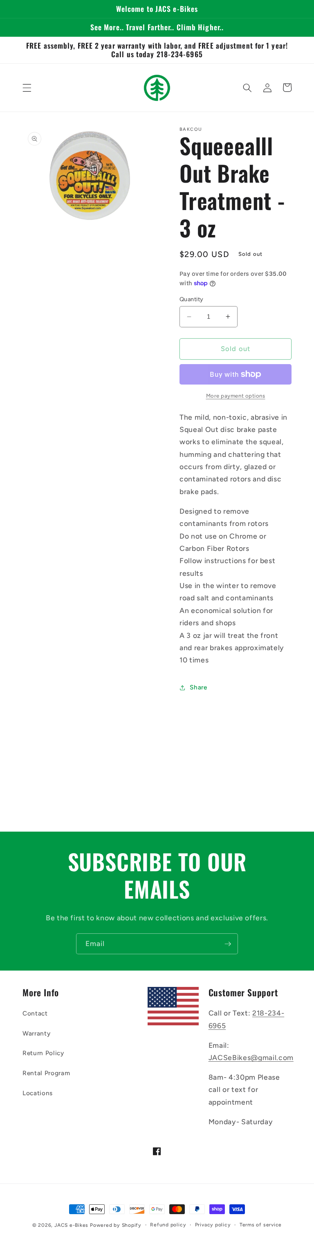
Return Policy (43, 1053)
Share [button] (198, 687)
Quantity (191, 299)
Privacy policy (213, 1225)
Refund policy (168, 1225)
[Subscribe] (228, 944)
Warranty (36, 1033)
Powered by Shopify (115, 1225)
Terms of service (261, 1225)
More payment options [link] (235, 395)
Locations (37, 1093)
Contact (35, 1013)
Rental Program (46, 1073)
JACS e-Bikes (71, 1225)
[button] (27, 87)
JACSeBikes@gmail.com (251, 1057)
